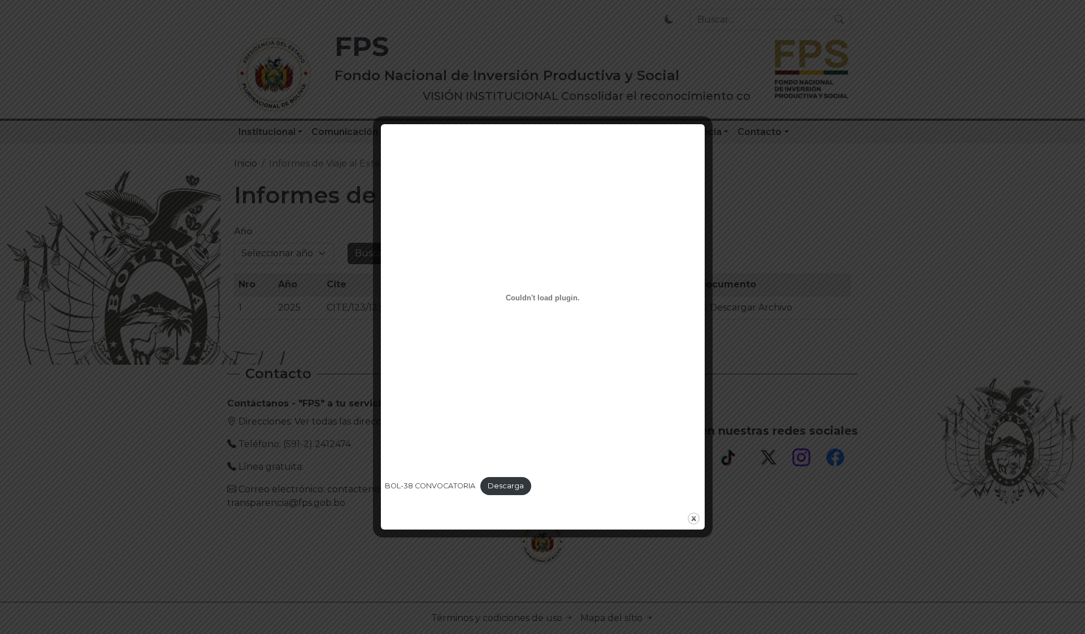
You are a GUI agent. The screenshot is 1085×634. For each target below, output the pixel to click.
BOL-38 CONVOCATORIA (430, 486)
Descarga (506, 486)
